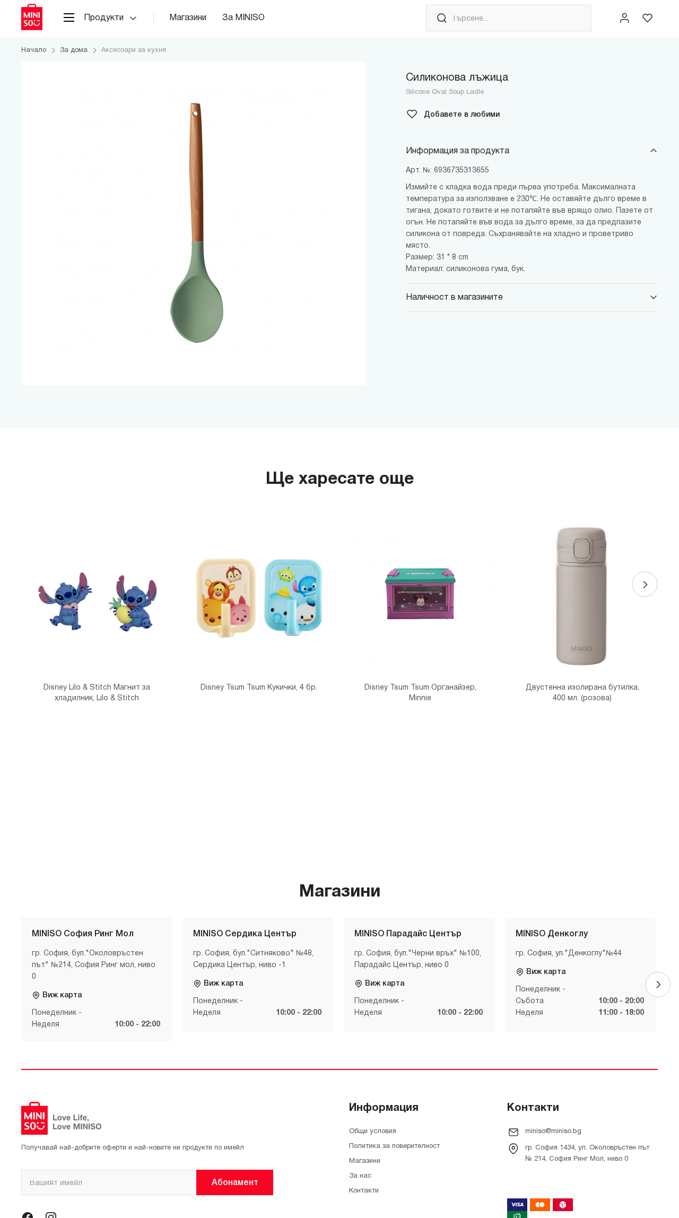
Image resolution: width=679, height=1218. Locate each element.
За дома (74, 50)
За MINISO (243, 18)
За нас (360, 1176)
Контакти (364, 1191)
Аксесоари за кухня (133, 50)
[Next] (645, 584)
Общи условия (372, 1131)
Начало (33, 50)
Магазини (187, 18)
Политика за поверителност (394, 1146)
